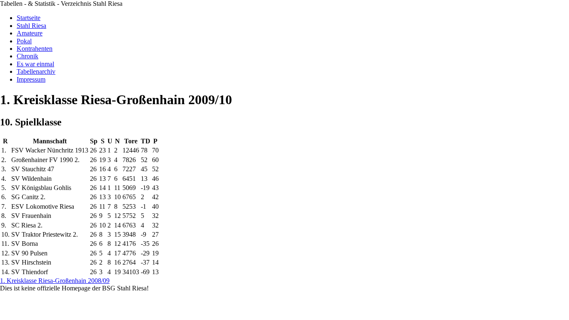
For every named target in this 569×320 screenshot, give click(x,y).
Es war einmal (35, 64)
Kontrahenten (34, 48)
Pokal (24, 41)
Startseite (28, 17)
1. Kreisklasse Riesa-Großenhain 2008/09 (55, 280)
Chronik (27, 56)
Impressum (31, 79)
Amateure (29, 33)
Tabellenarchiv (36, 71)
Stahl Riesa (31, 25)
